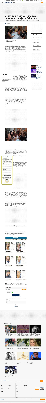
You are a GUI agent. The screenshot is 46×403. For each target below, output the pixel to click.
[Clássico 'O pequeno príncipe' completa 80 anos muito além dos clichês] (23, 356)
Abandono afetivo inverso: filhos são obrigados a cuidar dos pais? (34, 335)
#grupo (21, 284)
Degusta (17, 391)
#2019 (6, 285)
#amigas (21, 283)
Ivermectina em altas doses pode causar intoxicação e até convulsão (23, 335)
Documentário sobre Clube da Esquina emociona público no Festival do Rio (9, 349)
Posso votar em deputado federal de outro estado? (10, 376)
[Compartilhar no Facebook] (10, 292)
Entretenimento (13, 0)
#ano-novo (14, 283)
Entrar (44, 2)
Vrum (8, 388)
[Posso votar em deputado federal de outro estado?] (11, 370)
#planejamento (7, 284)
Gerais (14, 2)
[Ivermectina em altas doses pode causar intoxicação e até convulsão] (23, 329)
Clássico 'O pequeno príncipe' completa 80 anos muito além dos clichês (22, 363)
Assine (42, 2)
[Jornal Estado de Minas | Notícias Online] (8, 2)
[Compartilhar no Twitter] (11, 292)
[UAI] (22, 0)
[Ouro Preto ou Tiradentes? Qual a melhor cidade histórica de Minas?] (11, 329)
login (18, 296)
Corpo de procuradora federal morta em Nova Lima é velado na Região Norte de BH (35, 349)
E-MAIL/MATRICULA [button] (16, 306)
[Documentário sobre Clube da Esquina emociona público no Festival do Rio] (11, 342)
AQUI (41, 0)
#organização (25, 284)
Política (1, 385)
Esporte (8, 0)
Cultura (1, 390)
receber (24, 289)
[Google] (16, 305)
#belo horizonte (10, 283)
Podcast (17, 394)
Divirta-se (17, 397)
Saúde (1, 389)
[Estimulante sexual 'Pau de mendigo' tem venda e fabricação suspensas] (35, 356)
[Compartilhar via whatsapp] (12, 292)
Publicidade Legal (2, 392)
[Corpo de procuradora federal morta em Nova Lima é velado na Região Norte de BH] (35, 342)
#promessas (17, 284)
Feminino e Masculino (18, 390)
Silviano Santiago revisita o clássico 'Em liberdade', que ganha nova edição (10, 363)
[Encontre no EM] (40, 2)
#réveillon (11, 284)
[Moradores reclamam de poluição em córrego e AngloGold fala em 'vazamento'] (23, 342)
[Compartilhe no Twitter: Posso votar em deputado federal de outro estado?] (10, 374)
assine (20, 296)
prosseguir (42, 399)
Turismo (16, 389)
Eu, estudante (24, 386)
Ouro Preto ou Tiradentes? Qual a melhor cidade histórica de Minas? (10, 335)
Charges (17, 388)
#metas (24, 283)
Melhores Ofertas (26, 0)
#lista (14, 284)
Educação (2, 391)
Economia (2, 386)
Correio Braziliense (25, 385)
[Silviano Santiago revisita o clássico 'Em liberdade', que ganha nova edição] (11, 356)
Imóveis (20, 0)
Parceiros (35, 0)
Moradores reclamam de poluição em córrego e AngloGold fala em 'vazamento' (22, 349)
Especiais (17, 386)
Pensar (16, 393)
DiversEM (2, 388)
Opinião (16, 385)
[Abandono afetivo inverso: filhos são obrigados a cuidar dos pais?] (35, 329)
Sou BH (39, 0)
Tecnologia (17, 392)
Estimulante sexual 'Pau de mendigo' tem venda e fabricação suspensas (35, 363)
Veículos (17, 0)
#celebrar (18, 283)
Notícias (5, 0)
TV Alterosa (31, 0)
